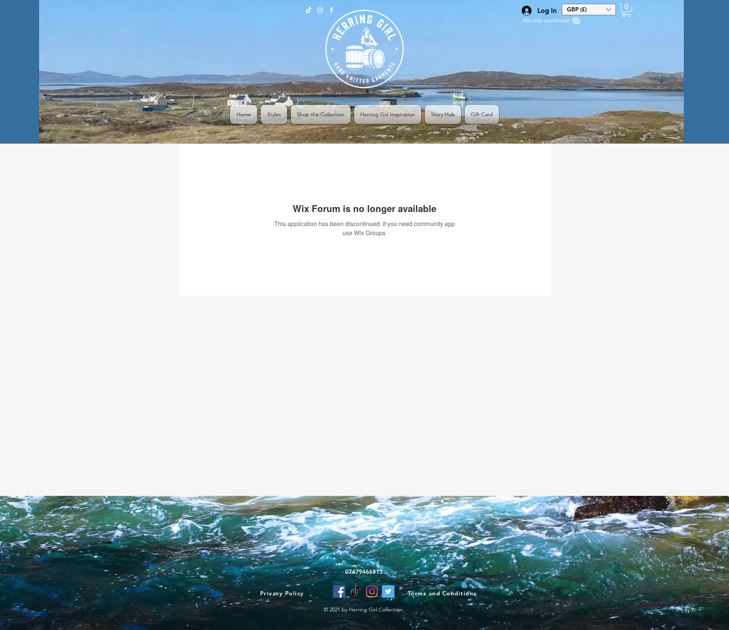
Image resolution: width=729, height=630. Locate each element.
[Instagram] (372, 591)
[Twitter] (388, 591)
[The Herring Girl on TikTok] (308, 10)
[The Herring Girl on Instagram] (320, 10)
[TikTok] (355, 591)
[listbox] (589, 9)
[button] (589, 9)
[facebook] (331, 10)
